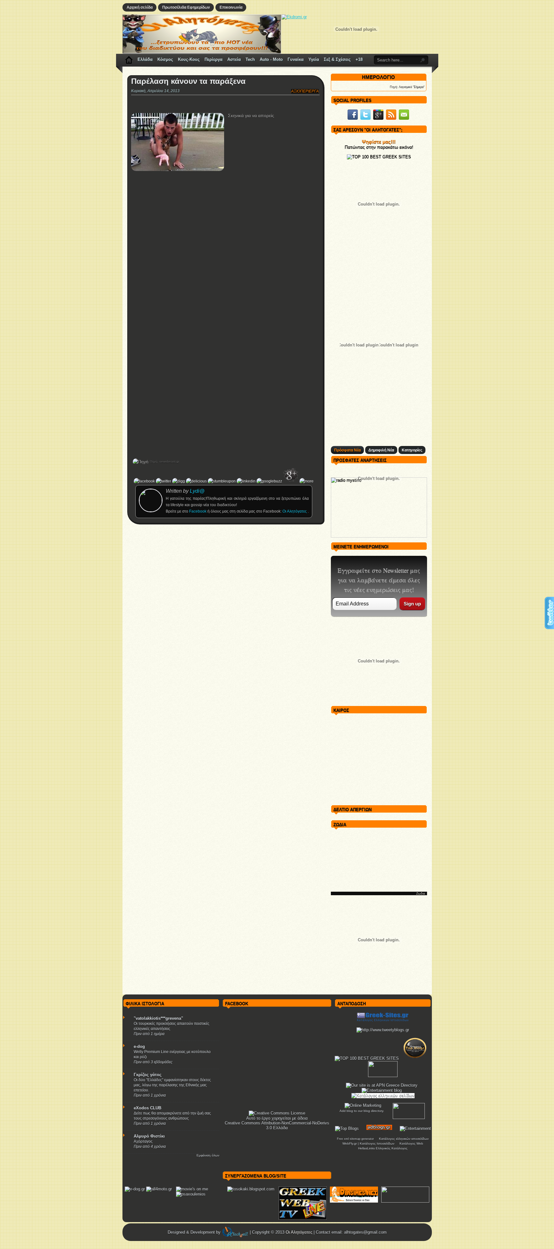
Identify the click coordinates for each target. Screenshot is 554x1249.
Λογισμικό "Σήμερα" (411, 86)
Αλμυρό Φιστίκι (149, 1136)
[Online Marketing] (363, 1105)
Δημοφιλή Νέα (381, 450)
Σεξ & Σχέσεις (337, 59)
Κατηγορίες (412, 450)
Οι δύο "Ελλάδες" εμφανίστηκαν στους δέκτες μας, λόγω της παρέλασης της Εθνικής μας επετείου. (172, 1085)
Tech (250, 59)
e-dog (139, 1046)
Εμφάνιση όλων (208, 1155)
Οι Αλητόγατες (295, 511)
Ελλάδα (145, 59)
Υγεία (313, 59)
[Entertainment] (415, 1128)
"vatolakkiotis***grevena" (158, 1018)
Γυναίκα (296, 59)
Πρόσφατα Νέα (347, 450)
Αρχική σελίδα (140, 7)
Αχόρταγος (143, 1141)
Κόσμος (165, 59)
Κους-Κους (189, 59)
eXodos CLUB (147, 1108)
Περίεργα (213, 59)
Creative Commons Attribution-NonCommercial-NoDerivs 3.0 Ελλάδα (277, 1125)
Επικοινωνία (231, 7)
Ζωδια (420, 893)
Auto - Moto (271, 59)
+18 (359, 59)
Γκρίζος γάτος (148, 1074)
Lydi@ (197, 491)
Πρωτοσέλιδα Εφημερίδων (186, 7)
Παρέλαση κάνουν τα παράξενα (188, 81)
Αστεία (234, 59)
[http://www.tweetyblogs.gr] (383, 1029)
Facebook (198, 511)
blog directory (373, 1111)
